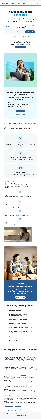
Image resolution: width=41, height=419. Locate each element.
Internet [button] (7, 3)
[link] (20, 47)
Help (12, 413)
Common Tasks (7, 413)
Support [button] (23, 3)
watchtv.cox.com (30, 174)
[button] (35, 3)
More (20, 413)
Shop (1, 413)
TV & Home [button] (18, 3)
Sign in (7, 26)
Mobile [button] (12, 3)
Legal (35, 413)
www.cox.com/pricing (11, 358)
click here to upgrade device (14, 399)
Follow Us (30, 413)
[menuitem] (8, 3)
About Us (16, 413)
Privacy (39, 413)
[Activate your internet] (18, 235)
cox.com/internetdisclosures (20, 386)
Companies (25, 413)
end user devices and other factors (13, 376)
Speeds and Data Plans (16, 366)
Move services (28, 36)
